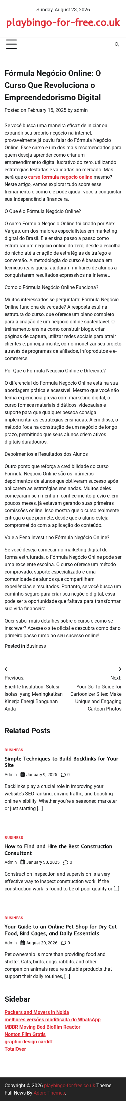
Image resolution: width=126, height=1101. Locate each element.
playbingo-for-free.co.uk (63, 22)
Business (36, 646)
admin (81, 110)
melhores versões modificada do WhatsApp (53, 1020)
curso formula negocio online (60, 177)
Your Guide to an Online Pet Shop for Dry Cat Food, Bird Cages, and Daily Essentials (61, 929)
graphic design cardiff (29, 1042)
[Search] (116, 44)
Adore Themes (49, 1093)
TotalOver (15, 1049)
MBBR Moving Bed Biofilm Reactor (42, 1027)
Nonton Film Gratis (25, 1034)
